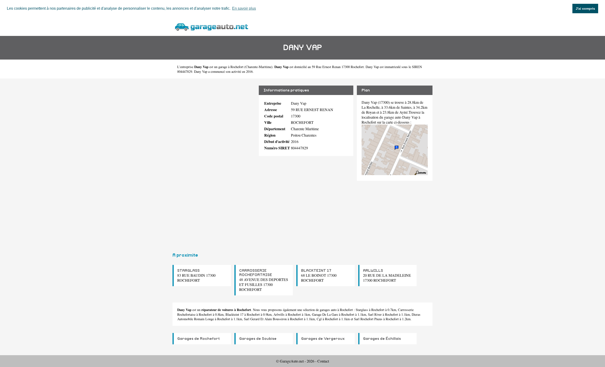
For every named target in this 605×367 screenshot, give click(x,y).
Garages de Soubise (258, 339)
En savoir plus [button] (244, 8)
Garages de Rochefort (198, 339)
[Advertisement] (214, 163)
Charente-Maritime (258, 67)
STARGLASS (188, 270)
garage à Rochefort (230, 67)
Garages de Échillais (382, 339)
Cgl (319, 319)
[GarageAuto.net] (211, 26)
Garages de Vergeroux (323, 339)
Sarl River (375, 314)
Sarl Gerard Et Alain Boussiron (265, 319)
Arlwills (279, 314)
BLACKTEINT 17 (316, 270)
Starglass (362, 309)
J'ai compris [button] (585, 8)
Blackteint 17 (234, 314)
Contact (323, 360)
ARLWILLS (373, 270)
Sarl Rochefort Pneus (368, 319)
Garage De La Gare (325, 314)
